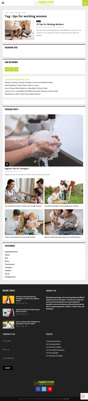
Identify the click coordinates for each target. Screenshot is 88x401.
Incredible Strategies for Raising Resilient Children (62, 206)
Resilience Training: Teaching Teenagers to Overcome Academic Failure (29, 82)
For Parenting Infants (53, 344)
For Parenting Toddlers (53, 347)
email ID (6, 349)
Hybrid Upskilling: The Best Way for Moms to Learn (22, 85)
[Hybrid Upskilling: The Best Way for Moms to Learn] (8, 312)
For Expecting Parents (53, 341)
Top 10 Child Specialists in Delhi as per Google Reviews (23, 206)
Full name (7, 341)
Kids (6, 258)
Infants (7, 255)
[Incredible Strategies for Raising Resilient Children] (64, 191)
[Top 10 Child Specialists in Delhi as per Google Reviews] (24, 191)
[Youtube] (49, 389)
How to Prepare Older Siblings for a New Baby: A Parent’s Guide (26, 88)
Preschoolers (10, 264)
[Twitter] (44, 389)
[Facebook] (38, 389)
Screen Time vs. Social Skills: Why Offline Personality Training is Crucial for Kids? (31, 91)
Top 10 (38, 21)
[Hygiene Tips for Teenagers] (44, 140)
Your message (8, 358)
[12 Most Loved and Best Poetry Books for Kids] (24, 222)
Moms (7, 261)
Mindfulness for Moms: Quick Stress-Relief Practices (22, 94)
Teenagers (8, 267)
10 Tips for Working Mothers (50, 24)
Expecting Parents (11, 252)
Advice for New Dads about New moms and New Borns (62, 237)
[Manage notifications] (83, 396)
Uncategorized (10, 277)
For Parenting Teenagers (54, 356)
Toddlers (8, 270)
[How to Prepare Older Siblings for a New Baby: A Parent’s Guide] (8, 325)
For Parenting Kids (52, 353)
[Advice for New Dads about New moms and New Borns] (64, 222)
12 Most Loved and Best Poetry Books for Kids (20, 237)
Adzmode (66, 399)
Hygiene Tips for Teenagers (17, 168)
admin (40, 27)
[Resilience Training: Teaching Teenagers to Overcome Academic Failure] (8, 300)
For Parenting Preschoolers (55, 350)
